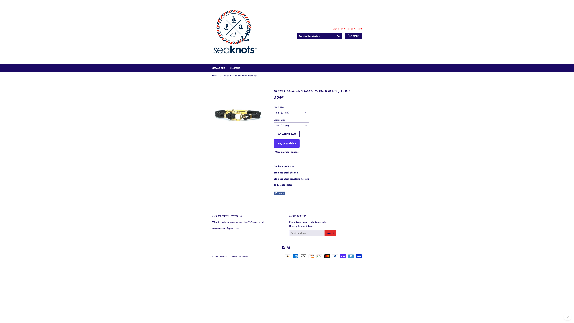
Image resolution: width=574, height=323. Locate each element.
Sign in (336, 28)
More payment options (287, 152)
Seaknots (224, 256)
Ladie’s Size (279, 119)
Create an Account (353, 28)
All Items (235, 68)
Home (214, 75)
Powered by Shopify (239, 256)
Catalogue (218, 68)
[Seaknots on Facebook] (283, 247)
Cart (356, 35)
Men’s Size (279, 106)
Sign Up (330, 233)
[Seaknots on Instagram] (288, 247)
